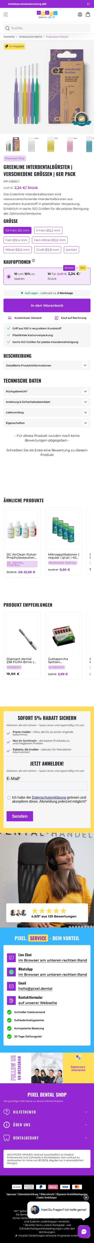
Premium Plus (14, 158)
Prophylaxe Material (57, 37)
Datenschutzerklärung (28, 1194)
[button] (47, 452)
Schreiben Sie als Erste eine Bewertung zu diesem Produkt (47, 452)
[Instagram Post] (47, 1068)
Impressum (11, 1194)
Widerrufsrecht (47, 1194)
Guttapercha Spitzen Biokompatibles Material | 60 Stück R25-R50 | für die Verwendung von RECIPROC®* (62, 660)
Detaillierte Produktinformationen (28, 365)
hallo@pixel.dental (35, 989)
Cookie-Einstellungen (47, 1197)
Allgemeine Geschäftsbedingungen (71, 1194)
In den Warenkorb (47, 305)
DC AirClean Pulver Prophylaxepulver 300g (22, 556)
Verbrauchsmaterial (30, 37)
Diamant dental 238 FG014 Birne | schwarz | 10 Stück (21, 660)
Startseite (9, 37)
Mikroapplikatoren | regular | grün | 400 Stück (63, 556)
